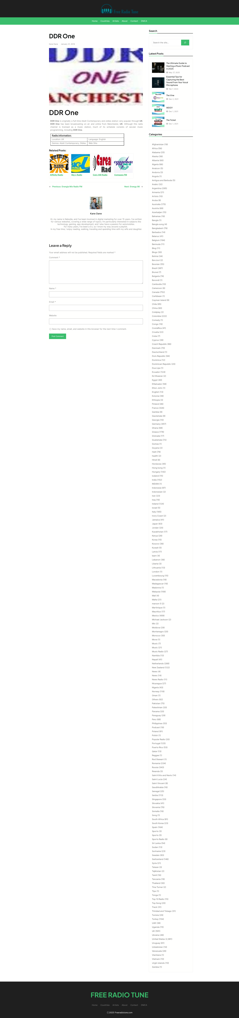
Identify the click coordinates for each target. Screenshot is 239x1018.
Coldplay (156, 312)
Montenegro (158, 631)
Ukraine (155, 935)
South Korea (158, 823)
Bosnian (156, 264)
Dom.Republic (158, 356)
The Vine (170, 95)
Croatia (155, 332)
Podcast (156, 727)
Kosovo (155, 543)
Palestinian (157, 707)
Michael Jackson (160, 619)
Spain (154, 827)
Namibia (156, 655)
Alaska (155, 156)
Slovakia (156, 803)
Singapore (157, 799)
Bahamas (156, 216)
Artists (155, 196)
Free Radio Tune (119, 995)
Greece (155, 432)
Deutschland (158, 352)
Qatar (154, 751)
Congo (155, 324)
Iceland (155, 476)
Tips (154, 891)
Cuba (154, 336)
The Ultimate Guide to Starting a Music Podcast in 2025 (178, 66)
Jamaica (156, 519)
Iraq (154, 500)
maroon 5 (156, 603)
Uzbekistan (157, 947)
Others (155, 699)
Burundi (155, 280)
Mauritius (156, 611)
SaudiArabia (157, 787)
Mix (153, 623)
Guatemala (157, 440)
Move (154, 639)
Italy (154, 511)
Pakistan (156, 703)
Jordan (155, 527)
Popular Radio (158, 739)
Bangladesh (157, 228)
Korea (154, 539)
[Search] (185, 43)
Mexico (155, 615)
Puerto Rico (157, 747)
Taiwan (155, 867)
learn (154, 555)
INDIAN (155, 484)
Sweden (156, 855)
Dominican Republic (161, 364)
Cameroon (157, 288)
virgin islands (158, 963)
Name (52, 288)
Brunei (155, 272)
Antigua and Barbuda (162, 180)
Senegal (156, 791)
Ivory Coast (157, 515)
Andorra (156, 172)
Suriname (156, 851)
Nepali (155, 659)
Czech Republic (159, 344)
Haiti (154, 452)
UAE (154, 923)
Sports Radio (158, 839)
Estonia (155, 396)
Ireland (155, 504)
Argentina (156, 188)
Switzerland (157, 859)
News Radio (157, 679)
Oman (155, 695)
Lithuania (156, 567)
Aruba (155, 200)
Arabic (155, 184)
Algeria (155, 164)
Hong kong (157, 468)
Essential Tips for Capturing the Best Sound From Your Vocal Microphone (177, 80)
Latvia (155, 551)
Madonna (156, 587)
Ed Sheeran (157, 376)
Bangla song (158, 224)
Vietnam (156, 959)
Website (53, 315)
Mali (154, 595)
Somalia (155, 811)
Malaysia (156, 591)
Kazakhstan (157, 531)
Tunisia (155, 915)
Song (154, 815)
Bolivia (155, 256)
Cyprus (155, 340)
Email (52, 302)
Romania (156, 763)
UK (153, 931)
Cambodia (157, 284)
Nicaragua (157, 683)
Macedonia (157, 579)
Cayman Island (159, 300)
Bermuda (156, 244)
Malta (154, 599)
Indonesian (157, 492)
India (154, 480)
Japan (155, 523)
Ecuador (156, 372)
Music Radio (158, 651)
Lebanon (156, 559)
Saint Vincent (158, 783)
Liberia (155, 563)
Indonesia (156, 488)
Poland (155, 731)
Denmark (156, 348)
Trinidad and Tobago (162, 911)
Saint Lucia (157, 779)
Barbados (156, 232)
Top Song (156, 903)
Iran (154, 496)
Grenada (156, 436)
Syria (154, 863)
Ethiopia (156, 400)
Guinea (155, 444)
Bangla (155, 220)
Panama (156, 711)
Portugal (156, 743)
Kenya (155, 535)
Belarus (155, 236)
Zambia (155, 967)
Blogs (154, 252)
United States (158, 939)
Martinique (157, 607)
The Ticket (171, 120)
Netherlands (158, 663)
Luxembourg (158, 575)
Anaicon (156, 168)
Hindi (154, 460)
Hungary (156, 472)
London (155, 571)
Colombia (156, 316)
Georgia (155, 420)
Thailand (156, 883)
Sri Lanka (156, 843)
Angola (155, 176)
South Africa (158, 819)
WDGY (169, 107)
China (155, 308)
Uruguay (156, 943)
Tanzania (156, 879)
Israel (154, 508)
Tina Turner (157, 887)
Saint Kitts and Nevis (162, 775)
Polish (155, 735)
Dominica (156, 360)
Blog (154, 248)
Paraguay (156, 715)
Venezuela (157, 951)
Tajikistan (156, 871)
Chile (154, 304)
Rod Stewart (158, 759)
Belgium (156, 240)
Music (155, 643)
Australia (156, 204)
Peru (154, 719)
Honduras (156, 464)
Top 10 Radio (158, 899)
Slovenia (156, 807)
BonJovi (156, 260)
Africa (155, 148)
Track (154, 907)
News (154, 671)
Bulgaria (156, 276)
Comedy (156, 320)
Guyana (155, 448)
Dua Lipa (156, 368)
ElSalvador (157, 384)
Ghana (155, 428)
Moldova (156, 627)
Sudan (155, 847)
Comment (54, 257)
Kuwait (155, 547)
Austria (155, 208)
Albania (155, 160)
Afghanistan (158, 144)
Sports (155, 831)
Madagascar (158, 583)
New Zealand (158, 667)
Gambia (155, 412)
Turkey (155, 919)
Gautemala (157, 416)
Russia (155, 767)
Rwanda (156, 771)
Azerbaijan (157, 212)
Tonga (155, 895)
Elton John (157, 388)
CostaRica (157, 328)
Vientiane (156, 955)
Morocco (156, 635)
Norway (155, 691)
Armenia (156, 192)
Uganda (155, 927)
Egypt (155, 380)
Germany (156, 424)
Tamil (154, 875)
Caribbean (157, 296)
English (155, 392)
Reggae (155, 755)
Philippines (157, 723)
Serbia (155, 795)
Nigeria (155, 687)
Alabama (156, 152)
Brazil (154, 268)
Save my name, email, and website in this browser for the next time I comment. (89, 329)
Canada (155, 292)
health (155, 456)
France (155, 408)
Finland (155, 404)
